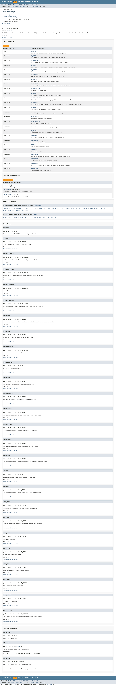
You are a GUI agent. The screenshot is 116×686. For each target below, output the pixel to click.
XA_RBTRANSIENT (36, 121)
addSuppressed (7, 208)
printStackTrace (88, 208)
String (14, 194)
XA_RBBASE (34, 79)
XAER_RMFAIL (34, 168)
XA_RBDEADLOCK (35, 88)
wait (48, 217)
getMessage (50, 208)
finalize (16, 217)
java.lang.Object (6, 15)
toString (27, 210)
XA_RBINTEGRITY (36, 98)
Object (36, 214)
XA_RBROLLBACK (35, 112)
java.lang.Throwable (10, 16)
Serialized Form (7, 37)
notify (36, 217)
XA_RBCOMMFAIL (35, 84)
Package (9, 1)
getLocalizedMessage (39, 208)
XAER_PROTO (34, 159)
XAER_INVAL (34, 144)
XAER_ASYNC (34, 135)
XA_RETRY (33, 130)
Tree (22, 1)
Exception (10, 30)
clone (5, 217)
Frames (20, 4)
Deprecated (28, 1)
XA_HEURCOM (34, 56)
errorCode (34, 51)
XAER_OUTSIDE (35, 154)
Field (12, 6)
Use (19, 1)
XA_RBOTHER (34, 102)
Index (34, 1)
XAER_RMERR (34, 163)
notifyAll (42, 217)
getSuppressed (69, 208)
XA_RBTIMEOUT (35, 116)
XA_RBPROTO (34, 107)
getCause (28, 208)
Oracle (15, 684)
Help (38, 1)
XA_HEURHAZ (34, 60)
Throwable (38, 205)
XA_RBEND (33, 93)
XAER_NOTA (34, 149)
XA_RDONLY (34, 126)
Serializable (6, 23)
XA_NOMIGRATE (35, 74)
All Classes (35, 4)
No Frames (26, 4)
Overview (3, 1)
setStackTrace (19, 210)
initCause (78, 208)
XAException (7, 185)
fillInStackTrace (19, 208)
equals (10, 217)
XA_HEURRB (34, 70)
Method (22, 6)
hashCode (30, 217)
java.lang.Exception (13, 18)
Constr (17, 6)
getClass (23, 217)
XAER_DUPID (34, 140)
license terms (50, 684)
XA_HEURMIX (34, 65)
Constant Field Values (10, 248)
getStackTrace (59, 208)
